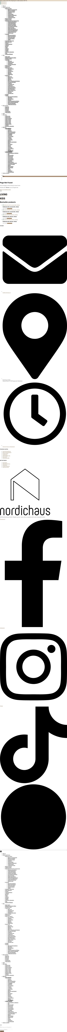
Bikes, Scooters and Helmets (14, 81)
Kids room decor (8, 67)
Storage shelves (11, 38)
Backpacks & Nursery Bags (10, 57)
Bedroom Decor (8, 18)
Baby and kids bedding (12, 96)
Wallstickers (10, 74)
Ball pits (9, 78)
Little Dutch (10, 139)
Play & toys (7, 75)
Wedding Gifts (8, 123)
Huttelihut (10, 135)
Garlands (10, 69)
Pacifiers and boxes (12, 64)
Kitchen (6, 43)
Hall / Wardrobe (8, 41)
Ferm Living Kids (11, 133)
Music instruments (12, 89)
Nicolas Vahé (10, 167)
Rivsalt (9, 169)
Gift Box (7, 125)
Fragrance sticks (11, 11)
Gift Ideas (5, 114)
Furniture (7, 34)
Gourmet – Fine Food (9, 40)
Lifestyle (7, 45)
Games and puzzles (12, 87)
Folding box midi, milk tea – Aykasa (10, 221)
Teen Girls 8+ (8, 112)
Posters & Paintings (12, 31)
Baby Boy (7, 106)
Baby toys (10, 76)
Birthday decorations (12, 21)
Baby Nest (10, 97)
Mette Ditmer (10, 166)
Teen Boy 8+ (7, 111)
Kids (3, 55)
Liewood (9, 137)
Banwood (10, 130)
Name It (9, 145)
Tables (9, 39)
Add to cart (9, 208)
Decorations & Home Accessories (12, 20)
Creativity (10, 83)
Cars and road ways (12, 82)
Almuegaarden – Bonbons (13, 153)
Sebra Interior (11, 148)
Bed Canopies (11, 68)
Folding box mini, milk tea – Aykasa (10, 216)
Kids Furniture (8, 65)
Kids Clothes (5, 105)
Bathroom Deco (8, 8)
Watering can (10, 33)
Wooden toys (10, 93)
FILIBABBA (10, 134)
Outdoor (7, 48)
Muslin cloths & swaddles (13, 102)
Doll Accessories (11, 86)
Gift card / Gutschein (9, 51)
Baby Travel (7, 56)
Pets (6, 53)
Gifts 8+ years (8, 122)
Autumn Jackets (6, 173)
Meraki (9, 165)
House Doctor (10, 158)
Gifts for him (7, 117)
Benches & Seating (12, 35)
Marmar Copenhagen (12, 141)
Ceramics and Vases (12, 25)
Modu (9, 143)
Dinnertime (10, 63)
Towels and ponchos (12, 104)
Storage (7, 49)
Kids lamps (7, 66)
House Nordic (11, 159)
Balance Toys (10, 77)
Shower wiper (10, 14)
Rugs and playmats (12, 103)
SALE (4, 113)
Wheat (9, 149)
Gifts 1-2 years (8, 119)
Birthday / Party (8, 58)
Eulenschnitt (10, 156)
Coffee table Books (12, 23)
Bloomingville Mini (12, 131)
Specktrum (10, 170)
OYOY (9, 168)
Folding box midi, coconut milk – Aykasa (11, 206)
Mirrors (6, 46)
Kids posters (10, 71)
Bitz (8, 154)
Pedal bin (10, 12)
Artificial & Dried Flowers (13, 29)
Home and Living (6, 7)
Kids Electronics (11, 88)
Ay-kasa (9, 129)
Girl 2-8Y (7, 110)
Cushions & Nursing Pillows (13, 101)
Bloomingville (10, 155)
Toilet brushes (11, 16)
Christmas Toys (11, 84)
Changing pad (11, 62)
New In (4, 5)
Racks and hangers (12, 36)
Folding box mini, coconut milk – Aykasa (11, 211)
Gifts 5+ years (8, 121)
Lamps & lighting (8, 44)
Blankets (9, 99)
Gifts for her (7, 116)
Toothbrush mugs (11, 17)
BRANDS (4, 127)
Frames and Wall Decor (12, 30)
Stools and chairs (11, 37)
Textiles (6, 50)
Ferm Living (10, 157)
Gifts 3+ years (8, 120)
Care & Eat (7, 59)
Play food (10, 92)
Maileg (9, 140)
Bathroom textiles (11, 10)
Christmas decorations (12, 26)
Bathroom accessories (12, 9)
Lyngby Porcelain (11, 164)
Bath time (10, 61)
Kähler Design (11, 161)
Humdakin (10, 160)
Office (6, 47)
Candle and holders (12, 24)
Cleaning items (8, 19)
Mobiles (9, 72)
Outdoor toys (10, 91)
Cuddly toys (10, 85)
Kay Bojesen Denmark (12, 163)
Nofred (9, 146)
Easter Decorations (12, 28)
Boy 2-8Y (7, 109)
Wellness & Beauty (9, 54)
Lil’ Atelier (10, 138)
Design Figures (11, 27)
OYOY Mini (10, 147)
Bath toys (10, 79)
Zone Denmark (11, 172)
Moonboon (10, 144)
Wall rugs (10, 73)
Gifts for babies (8, 118)
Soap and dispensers (12, 15)
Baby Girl (7, 107)
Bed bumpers (10, 98)
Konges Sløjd (10, 136)
